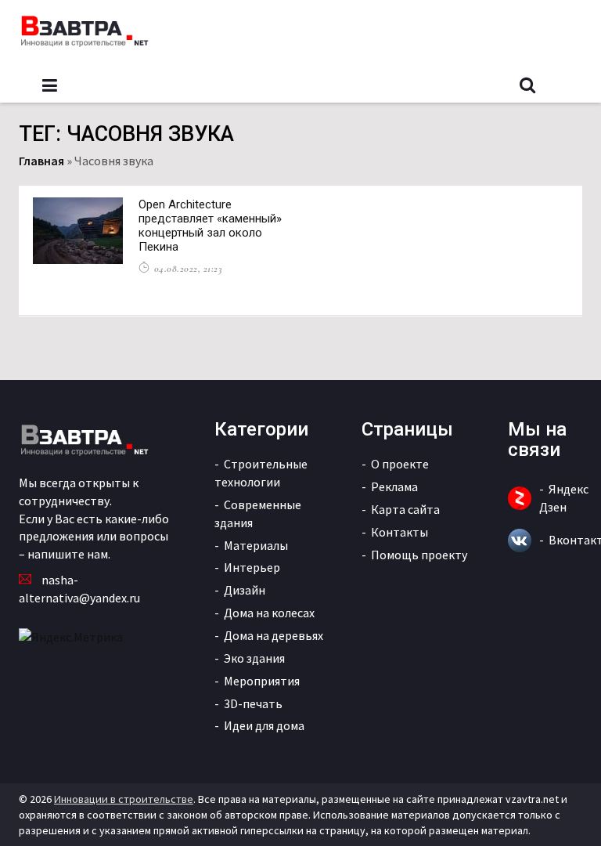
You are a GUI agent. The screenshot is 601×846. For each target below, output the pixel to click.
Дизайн (244, 590)
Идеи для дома (264, 725)
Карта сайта (405, 509)
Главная (41, 160)
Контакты (399, 532)
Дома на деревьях (273, 635)
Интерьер (252, 567)
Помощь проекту (419, 554)
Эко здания (254, 658)
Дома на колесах (269, 612)
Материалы (256, 545)
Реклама (394, 486)
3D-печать (253, 703)
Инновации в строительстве (123, 799)
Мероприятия (262, 681)
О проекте (400, 464)
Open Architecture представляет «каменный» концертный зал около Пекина (210, 225)
